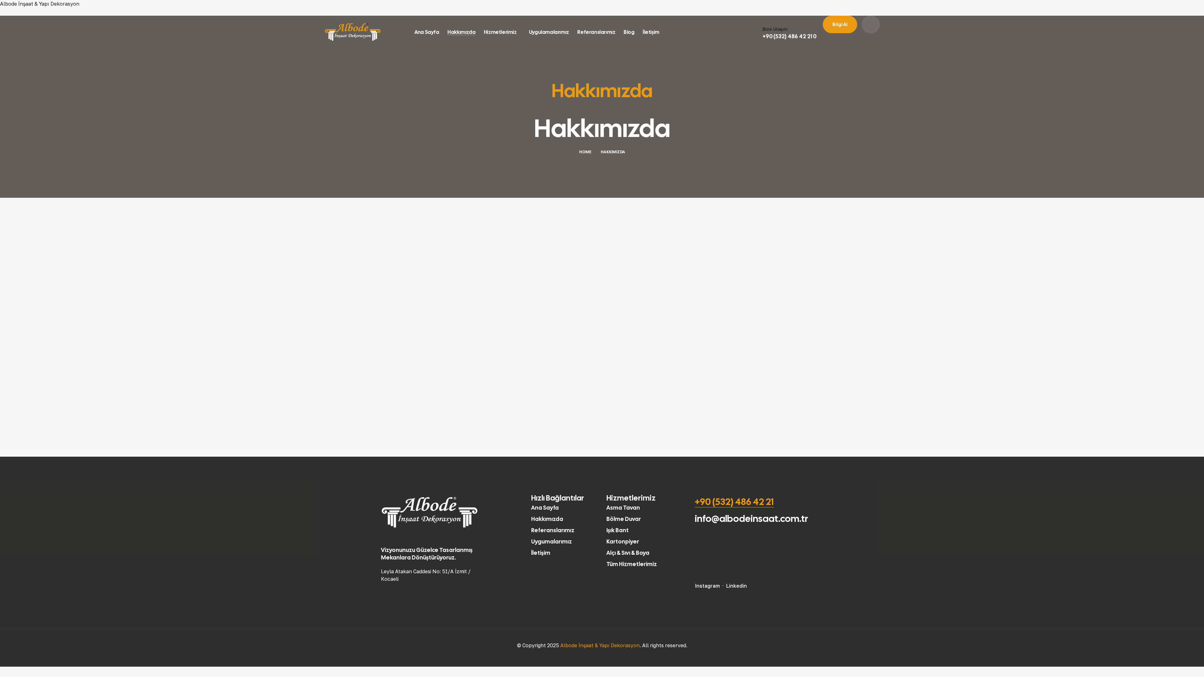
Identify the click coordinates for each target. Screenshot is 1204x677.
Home (585, 152)
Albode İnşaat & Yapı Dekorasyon (39, 4)
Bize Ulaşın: (775, 29)
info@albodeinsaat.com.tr (751, 518)
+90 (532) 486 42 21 (734, 502)
